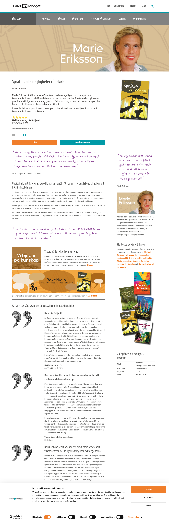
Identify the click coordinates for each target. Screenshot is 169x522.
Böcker (61, 19)
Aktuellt (46, 19)
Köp (35, 142)
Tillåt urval (148, 498)
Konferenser (139, 19)
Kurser (122, 19)
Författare (77, 19)
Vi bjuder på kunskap (100, 19)
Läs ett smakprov (82, 142)
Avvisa (148, 506)
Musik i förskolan (128, 264)
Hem (108, 6)
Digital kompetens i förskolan (128, 261)
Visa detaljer (133, 517)
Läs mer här (92, 296)
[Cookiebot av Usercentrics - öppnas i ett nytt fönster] (16, 517)
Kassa (144, 6)
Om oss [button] (133, 6)
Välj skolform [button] (119, 6)
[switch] (71, 517)
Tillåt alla (148, 489)
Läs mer (90, 265)
